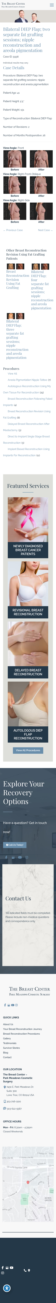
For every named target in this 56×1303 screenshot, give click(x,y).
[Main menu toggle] (51, 5)
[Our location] (29, 1270)
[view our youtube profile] (20, 856)
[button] (28, 750)
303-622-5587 (14, 1108)
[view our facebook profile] (6, 856)
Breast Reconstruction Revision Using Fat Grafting (17, 279)
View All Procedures (28, 750)
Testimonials (9, 1043)
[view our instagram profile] (27, 856)
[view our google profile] (13, 856)
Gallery (7, 1038)
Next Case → (45, 230)
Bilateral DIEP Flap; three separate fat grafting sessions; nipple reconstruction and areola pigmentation (17, 339)
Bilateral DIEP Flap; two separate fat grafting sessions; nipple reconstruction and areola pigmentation (26, 39)
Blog (5, 1052)
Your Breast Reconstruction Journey (22, 1029)
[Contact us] (25, 1270)
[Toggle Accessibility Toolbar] (7, 1288)
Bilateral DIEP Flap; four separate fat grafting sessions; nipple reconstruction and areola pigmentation (42, 289)
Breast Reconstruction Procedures (21, 1033)
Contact (7, 1057)
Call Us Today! (15, 845)
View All (12, 373)
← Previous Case (13, 230)
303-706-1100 (14, 1101)
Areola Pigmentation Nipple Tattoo (27, 379)
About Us (8, 1024)
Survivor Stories (11, 1048)
